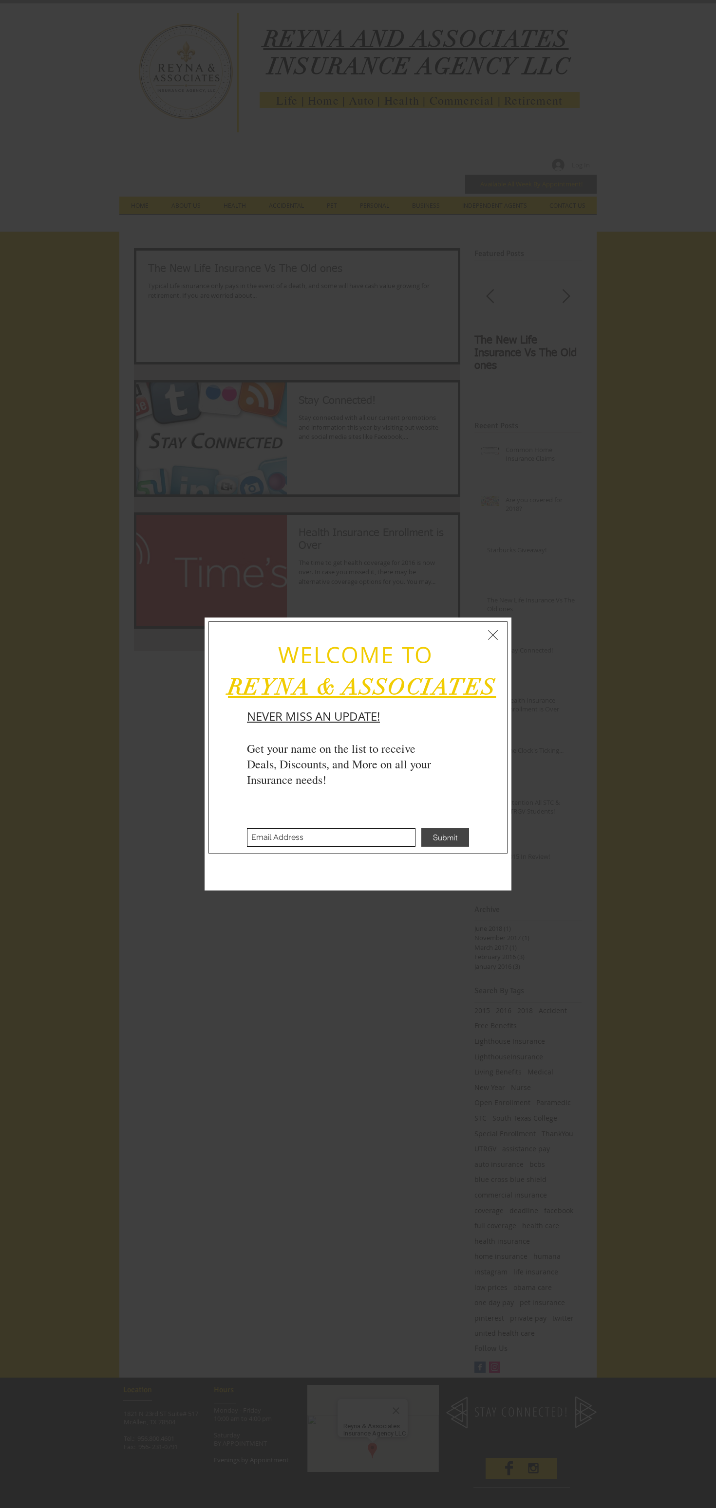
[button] (493, 635)
